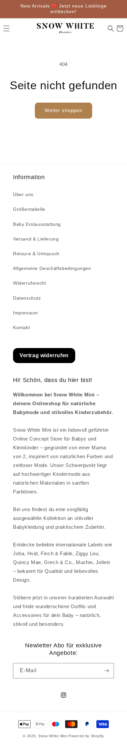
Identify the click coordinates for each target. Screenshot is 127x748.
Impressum (25, 312)
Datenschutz (27, 298)
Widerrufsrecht (29, 283)
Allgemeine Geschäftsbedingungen (52, 268)
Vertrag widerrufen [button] (44, 355)
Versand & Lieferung (36, 238)
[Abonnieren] (106, 670)
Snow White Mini (52, 736)
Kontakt (21, 327)
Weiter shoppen (63, 110)
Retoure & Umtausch (36, 253)
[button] (111, 28)
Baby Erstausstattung (37, 224)
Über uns (23, 194)
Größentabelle (29, 209)
